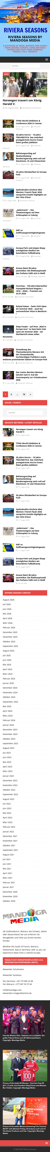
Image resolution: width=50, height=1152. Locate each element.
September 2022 (10, 794)
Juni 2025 (7, 660)
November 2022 (10, 785)
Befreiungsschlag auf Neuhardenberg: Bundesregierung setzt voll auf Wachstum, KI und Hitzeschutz (30, 157)
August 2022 (8, 799)
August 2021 (8, 854)
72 (24, 394)
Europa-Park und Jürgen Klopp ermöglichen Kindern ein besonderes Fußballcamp (30, 250)
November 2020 (10, 896)
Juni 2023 (7, 757)
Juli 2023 (7, 752)
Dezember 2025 (10, 632)
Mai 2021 (7, 868)
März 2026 (7, 623)
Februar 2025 (9, 678)
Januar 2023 (8, 776)
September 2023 (10, 743)
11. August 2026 (23, 236)
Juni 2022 (7, 808)
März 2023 (7, 771)
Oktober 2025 (9, 641)
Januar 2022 (8, 831)
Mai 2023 (7, 762)
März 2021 (7, 877)
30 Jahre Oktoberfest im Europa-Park (31, 173)
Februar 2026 (9, 627)
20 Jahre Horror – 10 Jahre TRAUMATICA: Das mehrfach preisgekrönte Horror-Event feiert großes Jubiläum (29, 138)
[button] (46, 59)
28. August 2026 (23, 126)
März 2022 (7, 822)
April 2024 (7, 711)
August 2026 (8, 599)
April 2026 (7, 618)
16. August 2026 (23, 218)
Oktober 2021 (9, 845)
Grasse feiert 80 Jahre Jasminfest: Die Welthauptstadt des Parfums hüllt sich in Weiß (31, 270)
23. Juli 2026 (9, 297)
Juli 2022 (7, 803)
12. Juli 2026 (9, 317)
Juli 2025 (7, 655)
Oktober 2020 (9, 901)
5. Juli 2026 (9, 340)
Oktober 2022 (9, 789)
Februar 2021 (9, 882)
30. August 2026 (11, 108)
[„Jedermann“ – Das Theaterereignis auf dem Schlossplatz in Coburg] (8, 531)
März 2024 (7, 715)
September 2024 (10, 701)
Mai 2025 (7, 664)
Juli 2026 (7, 604)
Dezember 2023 (10, 729)
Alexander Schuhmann (31, 108)
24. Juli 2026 (22, 276)
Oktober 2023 (9, 739)
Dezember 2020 (10, 891)
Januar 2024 (8, 725)
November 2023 (10, 734)
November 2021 (10, 840)
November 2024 (10, 692)
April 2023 (7, 766)
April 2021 (7, 873)
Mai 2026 (7, 613)
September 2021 (10, 850)
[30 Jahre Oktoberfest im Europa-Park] (8, 498)
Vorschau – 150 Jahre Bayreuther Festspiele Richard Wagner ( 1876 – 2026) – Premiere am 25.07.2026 (31, 290)
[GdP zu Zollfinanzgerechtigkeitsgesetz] (8, 547)
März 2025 (7, 674)
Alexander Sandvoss (27, 200)
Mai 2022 (7, 813)
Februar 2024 (9, 720)
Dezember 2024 (10, 687)
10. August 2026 (23, 256)
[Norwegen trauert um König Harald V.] (25, 84)
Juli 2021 (7, 859)
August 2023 (8, 748)
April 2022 (7, 817)
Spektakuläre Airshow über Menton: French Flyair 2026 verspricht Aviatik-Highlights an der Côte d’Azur (31, 193)
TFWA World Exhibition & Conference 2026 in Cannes (29, 122)
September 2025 (10, 646)
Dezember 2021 (10, 836)
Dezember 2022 (10, 780)
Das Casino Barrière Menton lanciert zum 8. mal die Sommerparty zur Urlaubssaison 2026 (31, 376)
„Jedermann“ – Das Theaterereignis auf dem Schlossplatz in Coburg (27, 212)
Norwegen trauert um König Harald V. (22, 102)
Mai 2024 (7, 706)
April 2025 (7, 669)
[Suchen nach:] (25, 66)
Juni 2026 (7, 609)
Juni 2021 (7, 864)
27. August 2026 (23, 164)
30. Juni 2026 (9, 363)
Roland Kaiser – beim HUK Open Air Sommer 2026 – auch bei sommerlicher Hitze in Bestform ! (31, 310)
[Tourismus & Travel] (8, 175)
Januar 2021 (8, 887)
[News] (8, 233)
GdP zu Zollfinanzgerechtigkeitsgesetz (30, 231)
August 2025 (8, 650)
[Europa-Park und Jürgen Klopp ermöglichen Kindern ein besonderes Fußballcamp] (8, 561)
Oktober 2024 (9, 697)
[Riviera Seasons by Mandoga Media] (25, 21)
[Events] (8, 213)
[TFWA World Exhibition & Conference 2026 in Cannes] (8, 124)
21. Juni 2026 (9, 383)
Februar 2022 (9, 827)
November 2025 (10, 636)
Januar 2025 (8, 683)
